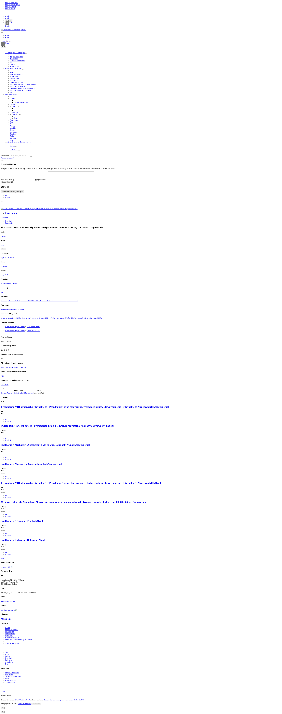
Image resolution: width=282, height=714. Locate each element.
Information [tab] (9, 223)
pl (8, 16)
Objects (12, 146)
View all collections (12, 644)
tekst (2, 245)
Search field (5, 156)
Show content (11, 213)
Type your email (7, 180)
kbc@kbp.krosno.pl (8, 601)
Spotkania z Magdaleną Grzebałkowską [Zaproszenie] (31, 463)
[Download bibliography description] (4, 492)
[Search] (31, 156)
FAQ (11, 63)
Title (13, 98)
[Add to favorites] (2, 492)
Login (7, 26)
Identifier (13, 128)
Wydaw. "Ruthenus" (8, 257)
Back (3, 47)
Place (16, 118)
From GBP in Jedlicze (17, 86)
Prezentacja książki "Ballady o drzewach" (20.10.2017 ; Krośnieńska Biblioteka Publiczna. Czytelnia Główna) (39, 301)
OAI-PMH (4, 385)
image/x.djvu (5, 275)
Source (12, 130)
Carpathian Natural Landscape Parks (22, 88)
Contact (12, 65)
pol (2, 292)
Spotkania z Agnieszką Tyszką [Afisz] (22, 521)
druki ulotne (26, 318)
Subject (14, 106)
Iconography (14, 76)
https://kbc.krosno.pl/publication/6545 (14, 367)
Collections (9, 68)
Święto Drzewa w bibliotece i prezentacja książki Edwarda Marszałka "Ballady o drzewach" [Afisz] (57, 425)
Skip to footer (10, 9)
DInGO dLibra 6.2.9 (22, 700)
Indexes (8, 94)
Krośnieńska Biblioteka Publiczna (12, 309)
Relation (13, 134)
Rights (12, 136)
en (6, 16)
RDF (2, 376)
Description (14, 112)
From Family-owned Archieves (20, 90)
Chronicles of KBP (16, 82)
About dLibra (14, 67)
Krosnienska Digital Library (15, 327)
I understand (36, 704)
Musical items (14, 78)
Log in (3, 691)
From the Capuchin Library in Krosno (23, 84)
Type (11, 124)
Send (10, 182)
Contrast (9, 20)
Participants (14, 59)
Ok (3, 708)
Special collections (16, 74)
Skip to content (10, 7)
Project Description (16, 57)
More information (24, 704)
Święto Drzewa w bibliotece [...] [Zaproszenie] (17, 393)
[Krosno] (4, 266)
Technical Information (17, 61)
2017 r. (19, 318)
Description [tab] (9, 221)
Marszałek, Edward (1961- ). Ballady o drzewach (48, 318)
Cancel (4, 182)
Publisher (15, 114)
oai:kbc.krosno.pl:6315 (9, 283)
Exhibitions (14, 80)
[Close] (2, 160)
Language (13, 132)
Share (11, 22)
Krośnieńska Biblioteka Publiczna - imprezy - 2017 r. (83, 318)
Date (11, 122)
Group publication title (22, 102)
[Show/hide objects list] (26, 53)
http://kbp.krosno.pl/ (8, 610)
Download (4, 217)
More (3, 558)
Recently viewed (13, 142)
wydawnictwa (11, 318)
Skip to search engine (12, 5)
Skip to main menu (11, 3)
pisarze (3, 318)
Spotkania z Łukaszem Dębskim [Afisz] (23, 540)
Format (12, 126)
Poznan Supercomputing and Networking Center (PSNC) (64, 700)
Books (12, 72)
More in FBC (6, 567)
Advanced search (7, 158)
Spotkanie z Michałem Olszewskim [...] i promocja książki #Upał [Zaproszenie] (45, 444)
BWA (12, 92)
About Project (10, 53)
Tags (11, 140)
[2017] (3, 236)
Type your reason (40, 180)
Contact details (10, 681)
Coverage (13, 138)
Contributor (14, 120)
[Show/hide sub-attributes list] (10, 106)
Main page (6, 619)
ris (6, 195)
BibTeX (8, 197)
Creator (12, 104)
